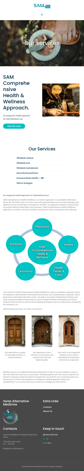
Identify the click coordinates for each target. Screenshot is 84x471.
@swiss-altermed (50, 435)
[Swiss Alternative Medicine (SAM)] (42, 6)
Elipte (50, 443)
